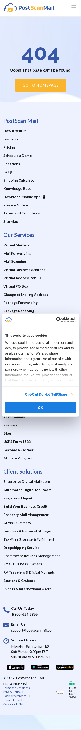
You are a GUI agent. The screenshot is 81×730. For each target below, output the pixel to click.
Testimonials (14, 417)
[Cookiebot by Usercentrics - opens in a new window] (57, 320)
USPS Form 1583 (17, 441)
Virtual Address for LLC (23, 278)
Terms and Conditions (21, 213)
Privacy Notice (15, 205)
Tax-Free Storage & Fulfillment (28, 539)
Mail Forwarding (17, 253)
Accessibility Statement (17, 704)
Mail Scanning (14, 261)
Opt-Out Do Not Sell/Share (46, 394)
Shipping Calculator (19, 180)
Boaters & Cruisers (19, 580)
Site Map (10, 221)
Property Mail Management (26, 514)
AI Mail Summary (17, 522)
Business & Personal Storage (27, 531)
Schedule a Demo (17, 155)
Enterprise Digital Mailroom (26, 481)
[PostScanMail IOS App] (15, 667)
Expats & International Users (27, 589)
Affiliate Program (17, 458)
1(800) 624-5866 (24, 614)
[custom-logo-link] (28, 7)
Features (10, 139)
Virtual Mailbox (16, 245)
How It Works (15, 130)
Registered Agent (18, 498)
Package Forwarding (20, 302)
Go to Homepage (40, 85)
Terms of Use (11, 700)
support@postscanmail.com (32, 630)
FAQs (8, 172)
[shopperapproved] (60, 693)
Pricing (9, 147)
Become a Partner (18, 450)
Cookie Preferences (15, 696)
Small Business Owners (22, 564)
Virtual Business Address (24, 269)
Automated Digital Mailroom (27, 489)
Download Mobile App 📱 (24, 197)
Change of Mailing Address (25, 294)
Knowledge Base (17, 188)
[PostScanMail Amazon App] (64, 667)
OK (40, 407)
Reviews (10, 425)
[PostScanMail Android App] (40, 667)
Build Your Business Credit (25, 506)
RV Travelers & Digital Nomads (29, 572)
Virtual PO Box (15, 286)
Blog (7, 433)
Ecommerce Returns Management (31, 555)
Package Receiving (18, 311)
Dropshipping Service (21, 547)
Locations (11, 164)
